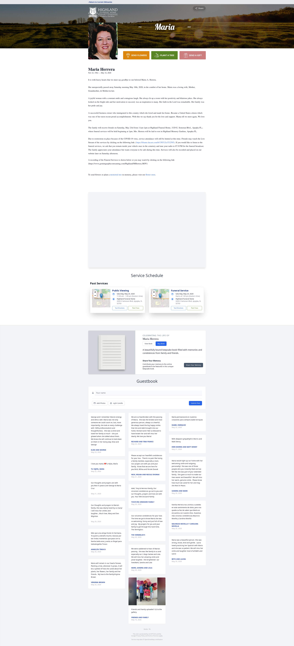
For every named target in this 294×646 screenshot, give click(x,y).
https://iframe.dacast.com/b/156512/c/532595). (156, 142)
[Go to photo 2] (140, 602)
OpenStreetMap (149, 639)
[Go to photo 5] (144, 602)
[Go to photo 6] (145, 602)
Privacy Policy (140, 636)
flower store (150, 174)
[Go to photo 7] (147, 602)
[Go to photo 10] (151, 602)
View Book (148, 344)
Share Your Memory (193, 365)
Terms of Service (153, 636)
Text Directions (119, 308)
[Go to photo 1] (139, 603)
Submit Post (195, 403)
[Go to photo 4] (143, 602)
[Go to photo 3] (141, 602)
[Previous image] (130, 591)
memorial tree (116, 174)
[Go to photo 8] (148, 602)
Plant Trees (135, 308)
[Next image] (163, 591)
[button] (101, 295)
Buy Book (161, 344)
